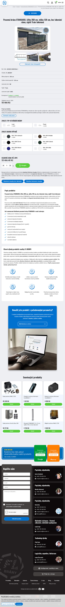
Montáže (16, 580)
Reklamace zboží (35, 583)
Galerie (25, 580)
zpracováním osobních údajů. (13, 506)
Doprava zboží (25, 583)
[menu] (62, 2)
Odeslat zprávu (16, 518)
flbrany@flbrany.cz (41, 514)
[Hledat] (48, 2)
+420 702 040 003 (41, 491)
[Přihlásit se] (52, 2)
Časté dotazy (34, 580)
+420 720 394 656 (41, 529)
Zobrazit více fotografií (32, 64)
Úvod (14, 6)
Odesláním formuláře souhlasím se (15, 505)
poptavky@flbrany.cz (41, 562)
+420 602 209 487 (41, 544)
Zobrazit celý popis (9, 115)
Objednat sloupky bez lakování (12, 181)
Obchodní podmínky (13, 583)
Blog (49, 580)
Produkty (8, 580)
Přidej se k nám (52, 583)
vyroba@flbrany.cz (41, 546)
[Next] (49, 56)
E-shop (18, 6)
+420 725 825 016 (41, 476)
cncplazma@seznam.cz (42, 478)
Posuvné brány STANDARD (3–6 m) (29, 6)
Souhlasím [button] (19, 604)
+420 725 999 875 (41, 560)
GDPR (44, 583)
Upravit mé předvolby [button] (8, 604)
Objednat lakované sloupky (34, 181)
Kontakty (56, 580)
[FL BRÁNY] (4, 3)
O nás (43, 580)
